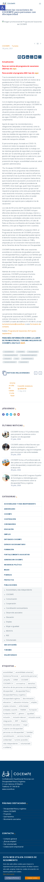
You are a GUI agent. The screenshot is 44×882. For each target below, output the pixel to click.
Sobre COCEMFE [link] (9, 811)
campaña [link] (6, 680)
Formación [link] (9, 549)
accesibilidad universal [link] (24, 672)
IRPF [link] (16, 721)
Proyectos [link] (9, 580)
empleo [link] (34, 702)
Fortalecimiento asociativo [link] (17, 554)
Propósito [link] (7, 814)
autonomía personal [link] (29, 676)
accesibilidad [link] (9, 352)
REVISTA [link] (9, 631)
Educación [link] (9, 529)
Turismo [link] (15, 46)
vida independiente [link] (10, 743)
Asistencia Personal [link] (10, 676)
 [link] (37, 43)
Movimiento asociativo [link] (12, 819)
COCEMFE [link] (6, 46)
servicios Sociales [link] (23, 736)
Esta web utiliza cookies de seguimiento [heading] (20, 858)
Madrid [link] (24, 721)
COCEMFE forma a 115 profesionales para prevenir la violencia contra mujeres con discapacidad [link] (25, 434)
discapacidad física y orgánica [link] (14, 695)
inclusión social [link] (34, 717)
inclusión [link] (7, 359)
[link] (2, 7)
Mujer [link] (6, 570)
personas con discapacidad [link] (13, 732)
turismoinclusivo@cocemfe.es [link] (13, 324)
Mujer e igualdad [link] (12, 626)
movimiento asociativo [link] (11, 725)
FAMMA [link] (23, 710)
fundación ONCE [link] (9, 713)
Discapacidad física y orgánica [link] (14, 809)
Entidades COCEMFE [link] (13, 539)
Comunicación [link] (11, 599)
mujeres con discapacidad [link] (13, 728)
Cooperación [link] (10, 519)
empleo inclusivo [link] (9, 706)
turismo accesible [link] (21, 740)
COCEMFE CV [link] (8, 683)
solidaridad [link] (7, 740)
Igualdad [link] (30, 713)
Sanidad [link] (30, 732)
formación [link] (33, 710)
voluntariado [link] (25, 743)
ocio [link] (16, 359)
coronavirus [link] (10, 524)
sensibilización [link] (27, 359)
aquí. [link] (37, 73)
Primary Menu (40, 3)
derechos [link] (31, 683)
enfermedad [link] (23, 706)
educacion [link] (7, 702)
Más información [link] (8, 874)
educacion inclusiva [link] (21, 702)
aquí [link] (14, 69)
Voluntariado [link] (11, 640)
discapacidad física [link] (11, 355)
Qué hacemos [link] (8, 816)
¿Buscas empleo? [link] (9, 841)
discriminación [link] (28, 698)
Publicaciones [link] (10, 585)
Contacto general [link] (10, 839)
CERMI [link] (15, 680)
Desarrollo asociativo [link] (14, 613)
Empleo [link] (7, 534)
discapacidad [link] (33, 352)
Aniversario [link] (9, 509)
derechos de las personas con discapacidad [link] (19, 687)
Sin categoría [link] (10, 645)
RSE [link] (7, 635)
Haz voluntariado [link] (10, 844)
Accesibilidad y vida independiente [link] (20, 504)
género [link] (21, 713)
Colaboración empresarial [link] (13, 847)
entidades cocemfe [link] (10, 710)
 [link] (34, 43)
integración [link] (7, 721)
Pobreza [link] (8, 575)
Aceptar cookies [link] (32, 878)
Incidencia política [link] (13, 565)
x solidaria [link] (7, 747)
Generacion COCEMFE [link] (13, 560)
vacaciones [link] (23, 362)
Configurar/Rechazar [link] (12, 878)
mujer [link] (25, 725)
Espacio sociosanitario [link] (14, 544)
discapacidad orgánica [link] (29, 355)
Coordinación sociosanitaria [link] (17, 608)
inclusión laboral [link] (19, 717)
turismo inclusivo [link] (10, 362)
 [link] (40, 43)
